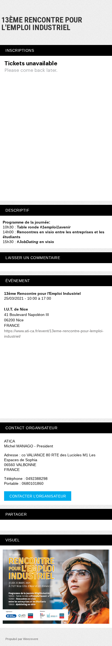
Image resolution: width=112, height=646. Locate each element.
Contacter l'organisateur (38, 496)
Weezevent (30, 639)
